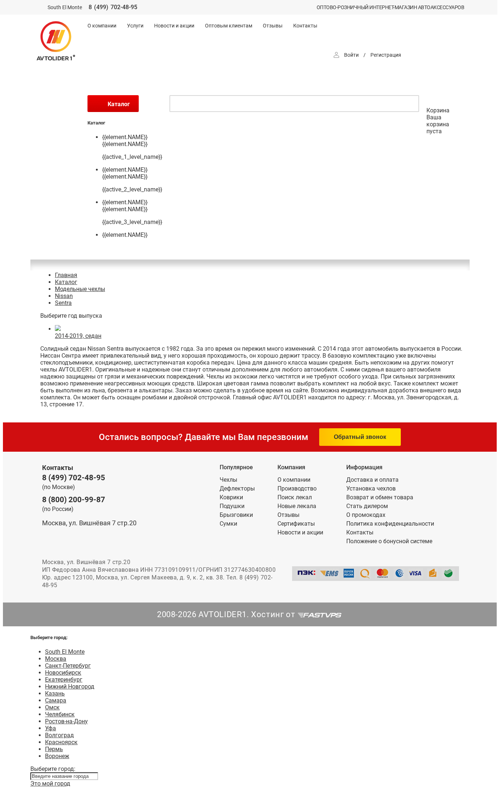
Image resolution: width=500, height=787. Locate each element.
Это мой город (50, 783)
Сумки (228, 523)
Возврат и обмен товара (379, 497)
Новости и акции (174, 26)
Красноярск (61, 742)
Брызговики (236, 514)
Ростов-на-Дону (66, 721)
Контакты (305, 26)
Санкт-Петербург (68, 665)
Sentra (63, 302)
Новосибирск (63, 672)
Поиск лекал (294, 497)
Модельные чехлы (80, 289)
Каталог (66, 282)
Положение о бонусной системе (389, 541)
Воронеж (57, 756)
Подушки (232, 506)
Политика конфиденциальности (390, 523)
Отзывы (273, 26)
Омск (52, 707)
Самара (55, 700)
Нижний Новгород (69, 686)
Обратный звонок (360, 437)
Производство (297, 488)
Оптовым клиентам (228, 26)
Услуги (135, 26)
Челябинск (60, 714)
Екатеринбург (63, 679)
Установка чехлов (371, 488)
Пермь (54, 749)
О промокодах (365, 514)
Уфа (50, 728)
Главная (66, 275)
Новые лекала (296, 506)
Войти (351, 55)
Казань (55, 693)
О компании (101, 26)
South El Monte (65, 651)
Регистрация (385, 55)
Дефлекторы (237, 488)
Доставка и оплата (372, 479)
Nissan (64, 295)
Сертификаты (296, 523)
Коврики (231, 497)
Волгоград (59, 735)
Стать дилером (367, 506)
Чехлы (228, 479)
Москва (55, 658)
